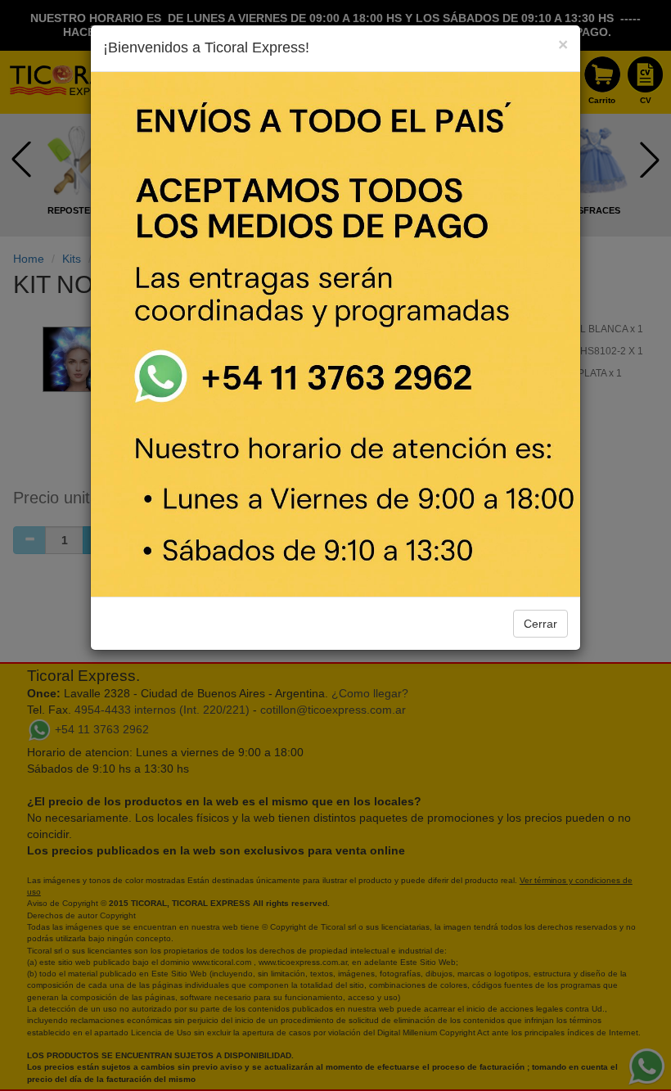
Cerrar (540, 623)
